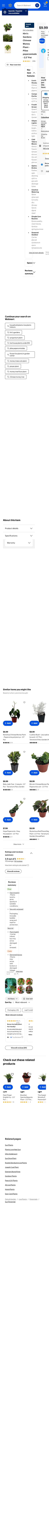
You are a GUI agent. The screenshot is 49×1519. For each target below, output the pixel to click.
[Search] (37, 5)
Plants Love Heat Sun (13, 1149)
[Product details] (31, 528)
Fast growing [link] (14, 893)
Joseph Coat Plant (12, 1167)
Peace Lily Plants (11, 1180)
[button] (29, 72)
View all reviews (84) (19, 1048)
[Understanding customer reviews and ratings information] (28, 865)
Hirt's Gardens (28, 30)
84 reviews (18, 861)
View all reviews (13, 871)
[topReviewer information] (22, 1037)
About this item (11, 520)
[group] (33, 61)
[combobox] (27, 5)
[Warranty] (29, 543)
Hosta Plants (9, 1189)
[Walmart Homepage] (10, 5)
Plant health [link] (14, 932)
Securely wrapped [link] (16, 909)
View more (17, 844)
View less (19, 971)
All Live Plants (10, 1185)
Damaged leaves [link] (16, 955)
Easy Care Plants (11, 1194)
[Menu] (4, 5)
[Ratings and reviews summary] (31, 852)
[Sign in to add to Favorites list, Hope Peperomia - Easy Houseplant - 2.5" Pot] (24, 798)
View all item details (36, 253)
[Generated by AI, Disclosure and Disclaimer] (15, 974)
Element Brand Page (12, 1172)
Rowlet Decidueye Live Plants (16, 1163)
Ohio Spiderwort (11, 1154)
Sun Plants (9, 1145)
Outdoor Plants (11, 1176)
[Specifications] (31, 536)
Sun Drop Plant (10, 1158)
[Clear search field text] (33, 5)
